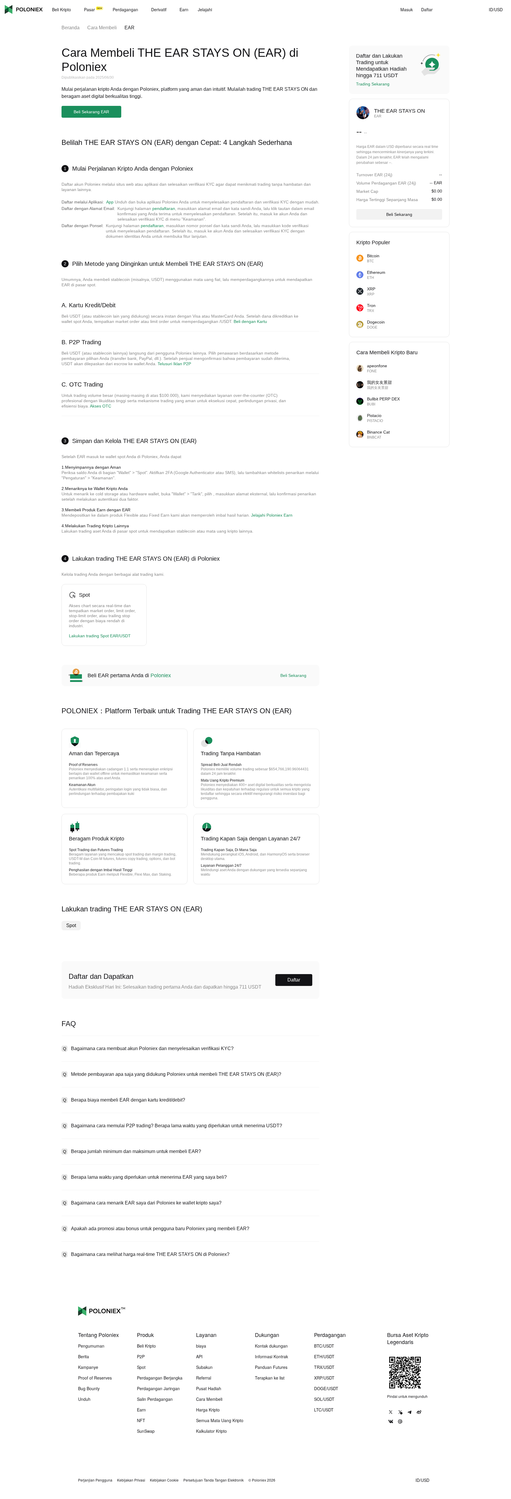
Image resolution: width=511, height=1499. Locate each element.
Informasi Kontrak (271, 1356)
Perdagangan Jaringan (158, 1388)
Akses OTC (100, 406)
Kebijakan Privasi (131, 1480)
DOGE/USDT (326, 1388)
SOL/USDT (324, 1399)
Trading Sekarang (372, 84)
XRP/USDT (324, 1378)
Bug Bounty (89, 1388)
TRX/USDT (324, 1367)
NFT (141, 1420)
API (199, 1356)
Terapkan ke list (269, 1378)
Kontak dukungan (271, 1346)
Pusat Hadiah (208, 1388)
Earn (141, 1410)
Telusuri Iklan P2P (174, 363)
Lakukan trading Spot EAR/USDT (100, 635)
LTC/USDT (324, 1410)
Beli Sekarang (293, 675)
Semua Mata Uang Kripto (219, 1420)
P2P (141, 1356)
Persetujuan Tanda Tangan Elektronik (213, 1480)
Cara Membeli (102, 27)
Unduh (84, 1399)
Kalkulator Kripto (211, 1431)
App (110, 202)
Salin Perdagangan (155, 1399)
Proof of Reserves (95, 1378)
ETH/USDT (324, 1356)
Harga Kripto (208, 1410)
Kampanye (88, 1367)
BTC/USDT (324, 1346)
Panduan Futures (271, 1367)
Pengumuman (91, 1346)
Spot (71, 925)
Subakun (204, 1367)
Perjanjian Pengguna (95, 1480)
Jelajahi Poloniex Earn (271, 515)
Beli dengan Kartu (250, 321)
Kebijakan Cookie (164, 1480)
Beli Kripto (146, 1346)
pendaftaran (163, 208)
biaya (201, 1346)
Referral (203, 1378)
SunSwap (146, 1431)
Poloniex (24, 9)
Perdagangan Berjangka (159, 1378)
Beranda (71, 27)
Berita (83, 1356)
